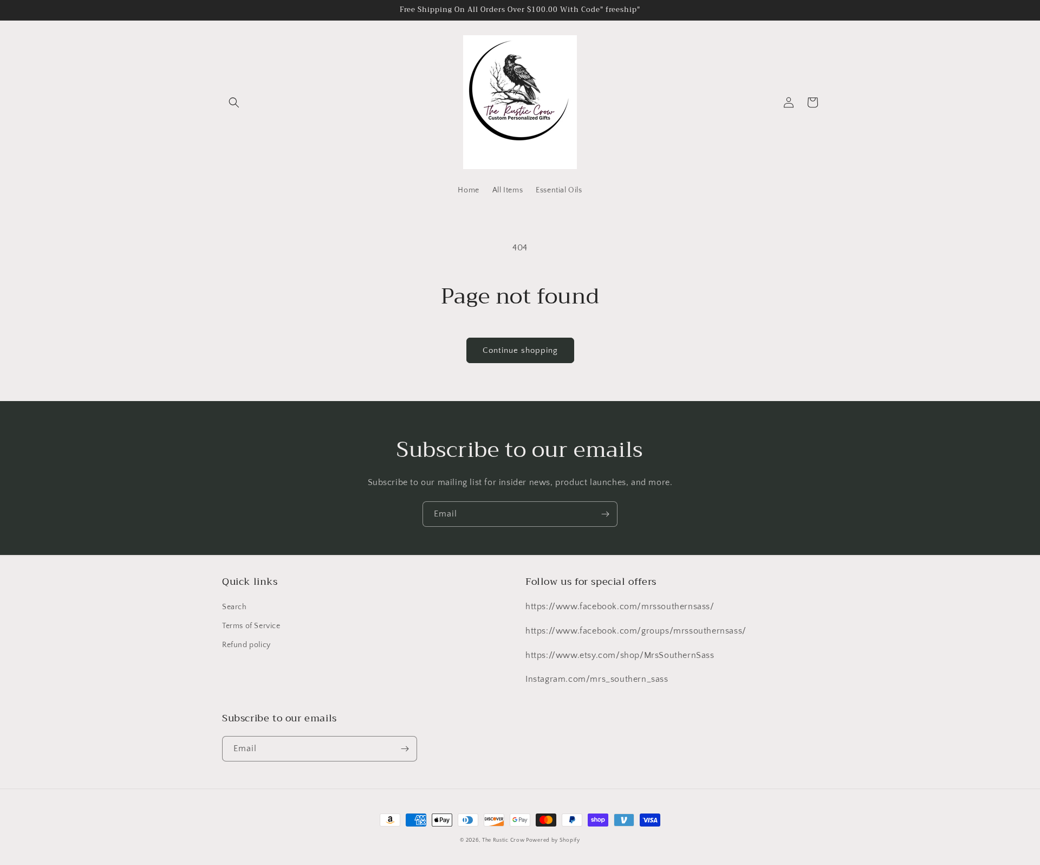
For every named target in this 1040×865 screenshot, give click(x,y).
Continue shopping (520, 350)
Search (234, 607)
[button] (234, 102)
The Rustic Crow (504, 840)
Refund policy (246, 645)
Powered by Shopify (553, 840)
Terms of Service (251, 626)
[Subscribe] (605, 514)
